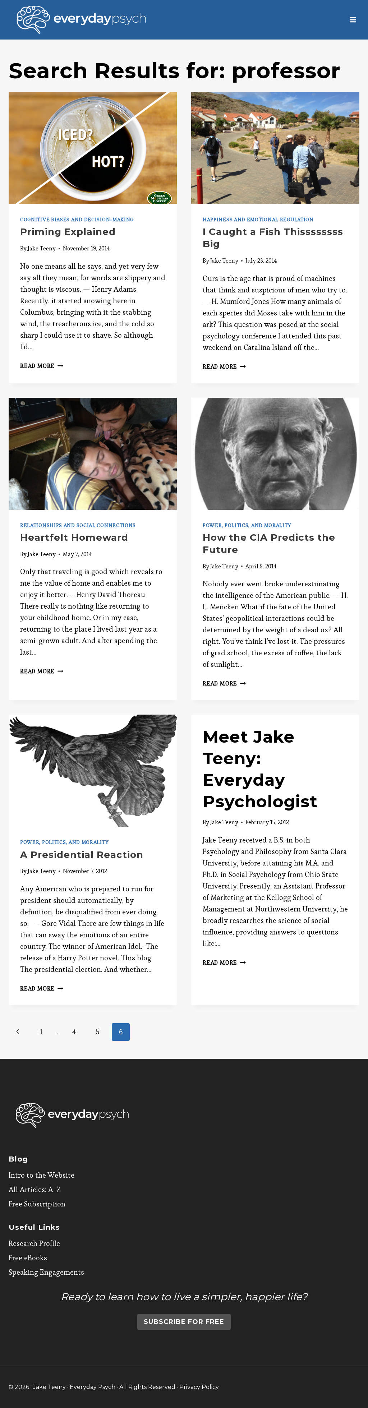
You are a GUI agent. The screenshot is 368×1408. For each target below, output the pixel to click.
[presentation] (93, 148)
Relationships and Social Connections (78, 525)
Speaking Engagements (46, 1272)
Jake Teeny (42, 248)
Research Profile (34, 1243)
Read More (41, 366)
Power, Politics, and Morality (247, 525)
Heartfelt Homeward (74, 537)
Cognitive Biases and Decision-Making (77, 219)
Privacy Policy (199, 1387)
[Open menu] (352, 19)
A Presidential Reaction (81, 854)
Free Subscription (37, 1204)
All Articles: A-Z (35, 1189)
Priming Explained (68, 231)
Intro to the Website (41, 1175)
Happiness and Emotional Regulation (258, 219)
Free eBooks (28, 1257)
